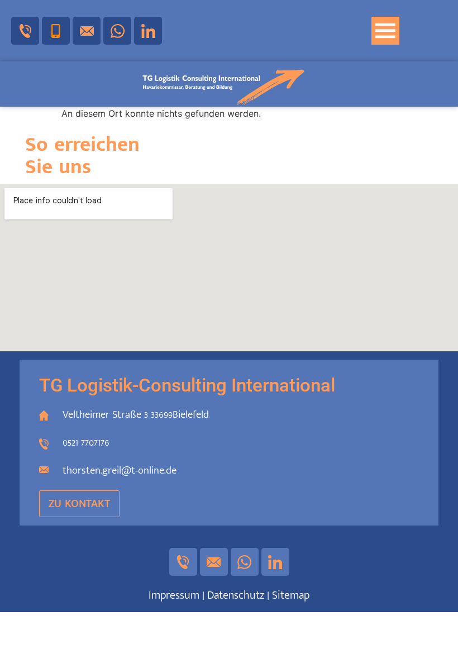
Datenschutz (235, 595)
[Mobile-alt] (56, 31)
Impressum (174, 595)
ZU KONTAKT (79, 503)
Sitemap (290, 595)
